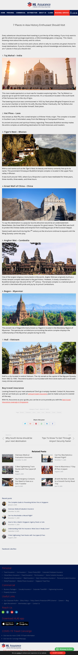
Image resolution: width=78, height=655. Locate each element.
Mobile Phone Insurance (25, 581)
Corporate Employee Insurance (52, 572)
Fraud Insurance (27, 575)
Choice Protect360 (34, 572)
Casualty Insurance (24, 589)
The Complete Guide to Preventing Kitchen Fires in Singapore (28, 502)
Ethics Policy (24, 600)
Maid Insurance (29, 578)
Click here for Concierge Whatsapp (14, 639)
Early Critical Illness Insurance (45, 578)
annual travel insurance (37, 394)
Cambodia (28, 412)
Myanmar (48, 412)
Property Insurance (10, 592)
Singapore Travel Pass (43, 581)
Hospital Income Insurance (12, 578)
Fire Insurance (38, 575)
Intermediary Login (24, 603)
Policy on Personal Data (11, 650)
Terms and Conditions (38, 650)
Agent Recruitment (10, 603)
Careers (60, 600)
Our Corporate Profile (11, 600)
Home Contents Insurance (54, 575)
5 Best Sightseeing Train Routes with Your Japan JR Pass (25, 469)
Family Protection (9, 581)
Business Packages (10, 589)
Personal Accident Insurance (66, 578)
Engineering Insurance (56, 589)
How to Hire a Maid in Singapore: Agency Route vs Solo (26, 522)
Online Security (53, 650)
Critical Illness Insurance (11, 575)
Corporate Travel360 (39, 589)
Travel (37, 409)
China (33, 412)
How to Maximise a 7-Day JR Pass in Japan (65, 467)
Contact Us (36, 603)
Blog (67, 600)
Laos (43, 412)
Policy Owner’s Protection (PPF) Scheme (43, 600)
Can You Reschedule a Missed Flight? (63, 456)
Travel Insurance (9, 572)
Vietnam (59, 412)
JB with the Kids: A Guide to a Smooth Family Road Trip (65, 481)
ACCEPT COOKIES (58, 653)
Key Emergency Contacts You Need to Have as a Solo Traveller (25, 481)
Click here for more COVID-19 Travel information (19, 635)
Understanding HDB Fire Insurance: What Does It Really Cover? (28, 529)
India (38, 412)
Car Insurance (21, 572)
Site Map (25, 650)
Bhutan (22, 412)
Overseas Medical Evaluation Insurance (23, 456)
